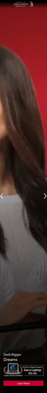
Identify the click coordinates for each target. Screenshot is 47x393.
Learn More (23, 383)
